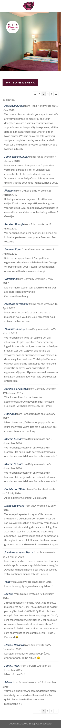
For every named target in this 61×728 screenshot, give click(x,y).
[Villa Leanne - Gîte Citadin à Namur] (28, 6)
